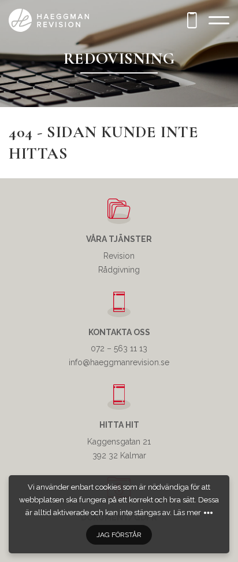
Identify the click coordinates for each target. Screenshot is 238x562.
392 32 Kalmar (119, 455)
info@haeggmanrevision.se (119, 362)
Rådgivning (119, 269)
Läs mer (187, 512)
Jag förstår (119, 535)
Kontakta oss (119, 332)
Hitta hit (119, 424)
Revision (119, 255)
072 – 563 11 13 (119, 348)
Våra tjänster (119, 239)
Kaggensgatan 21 (119, 441)
